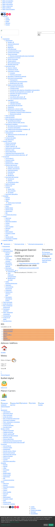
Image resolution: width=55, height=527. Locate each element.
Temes (2, 482)
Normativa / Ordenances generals (8, 264)
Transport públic (7, 447)
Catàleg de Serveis (8, 432)
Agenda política (7, 335)
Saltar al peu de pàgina (8, 9)
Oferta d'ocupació (8, 329)
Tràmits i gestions (8, 434)
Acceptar (51, 525)
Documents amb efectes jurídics (8, 298)
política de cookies (14, 522)
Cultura (5, 490)
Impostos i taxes (7, 437)
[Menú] (1, 37)
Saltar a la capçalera (7, 1)
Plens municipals (7, 302)
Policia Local (6, 458)
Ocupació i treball (8, 499)
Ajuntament (7, 244)
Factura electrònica (8, 439)
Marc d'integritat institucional (11, 418)
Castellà (7, 19)
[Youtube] (7, 14)
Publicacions (6, 340)
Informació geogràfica (9, 461)
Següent (7, 375)
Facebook (24, 403)
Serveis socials (7, 502)
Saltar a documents (7, 4)
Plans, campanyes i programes (11, 422)
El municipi (4, 444)
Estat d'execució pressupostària (12, 274)
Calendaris (8, 285)
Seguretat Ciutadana (8, 487)
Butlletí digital (7, 473)
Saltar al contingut (7, 2)
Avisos (5, 336)
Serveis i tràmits (5, 429)
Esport (5, 495)
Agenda (5, 333)
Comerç (5, 488)
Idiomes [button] (5, 16)
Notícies (5, 338)
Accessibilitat (34, 513)
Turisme (5, 459)
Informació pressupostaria (35, 244)
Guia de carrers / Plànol (9, 451)
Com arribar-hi (7, 446)
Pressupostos (6, 246)
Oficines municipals (8, 430)
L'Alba (4, 468)
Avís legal (33, 512)
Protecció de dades (8, 425)
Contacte (3, 12)
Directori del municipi (9, 453)
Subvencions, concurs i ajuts (9, 293)
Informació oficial (19, 244)
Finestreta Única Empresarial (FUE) (12, 441)
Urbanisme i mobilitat (9, 504)
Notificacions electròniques (10, 435)
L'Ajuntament (6, 249)
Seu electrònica (7, 321)
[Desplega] (12, 244)
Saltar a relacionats (7, 6)
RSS (4, 478)
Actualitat (3, 463)
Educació (5, 493)
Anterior (3, 375)
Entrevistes (6, 470)
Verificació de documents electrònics (13, 442)
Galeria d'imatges (8, 331)
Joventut (5, 485)
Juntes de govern (7, 304)
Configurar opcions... (6, 525)
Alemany (7, 23)
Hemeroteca (6, 476)
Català (7, 18)
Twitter (34, 403)
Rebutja (46, 525)
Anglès (7, 21)
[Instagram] (10, 14)
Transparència (7, 316)
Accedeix (3, 352)
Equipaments (6, 449)
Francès (7, 25)
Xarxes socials (7, 475)
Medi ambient (7, 497)
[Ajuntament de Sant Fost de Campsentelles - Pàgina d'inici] (10, 32)
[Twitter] (2, 14)
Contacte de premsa (8, 480)
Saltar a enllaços (6, 7)
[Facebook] (4, 14)
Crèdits (33, 507)
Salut (4, 500)
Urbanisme (8, 290)
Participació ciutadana (9, 420)
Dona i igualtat (7, 492)
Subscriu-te (4, 387)
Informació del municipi (9, 454)
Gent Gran (6, 483)
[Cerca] (39, 35)
